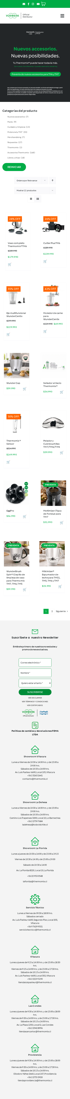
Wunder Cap (13, 383)
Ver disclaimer (35, 698)
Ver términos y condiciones (35, 701)
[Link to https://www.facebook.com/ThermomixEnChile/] (28, 4)
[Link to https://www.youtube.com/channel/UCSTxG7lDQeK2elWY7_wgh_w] (38, 4)
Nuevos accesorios (17, 117)
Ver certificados (35, 705)
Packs (11, 122)
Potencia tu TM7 (17, 132)
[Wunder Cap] (16, 365)
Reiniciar (14, 167)
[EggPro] (16, 493)
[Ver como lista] (37, 199)
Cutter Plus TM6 (51, 243)
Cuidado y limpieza (18, 127)
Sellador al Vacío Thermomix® (52, 385)
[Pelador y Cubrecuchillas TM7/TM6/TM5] (53, 423)
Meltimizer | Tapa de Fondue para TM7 (52, 513)
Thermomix (14, 147)
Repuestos (14, 142)
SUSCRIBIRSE (35, 692)
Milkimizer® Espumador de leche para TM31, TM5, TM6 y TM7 (51, 576)
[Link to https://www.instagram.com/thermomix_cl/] (33, 4)
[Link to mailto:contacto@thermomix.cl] (24, 4)
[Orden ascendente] (52, 180)
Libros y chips (16, 158)
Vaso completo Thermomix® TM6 (17, 245)
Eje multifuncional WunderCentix (16, 315)
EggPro (10, 510)
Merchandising (16, 137)
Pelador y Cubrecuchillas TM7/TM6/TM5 (51, 443)
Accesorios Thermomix (21, 152)
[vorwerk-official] (19, 12)
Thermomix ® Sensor (13, 442)
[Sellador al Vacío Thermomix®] (53, 365)
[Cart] (43, 2)
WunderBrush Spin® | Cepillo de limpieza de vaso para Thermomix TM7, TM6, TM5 (15, 577)
